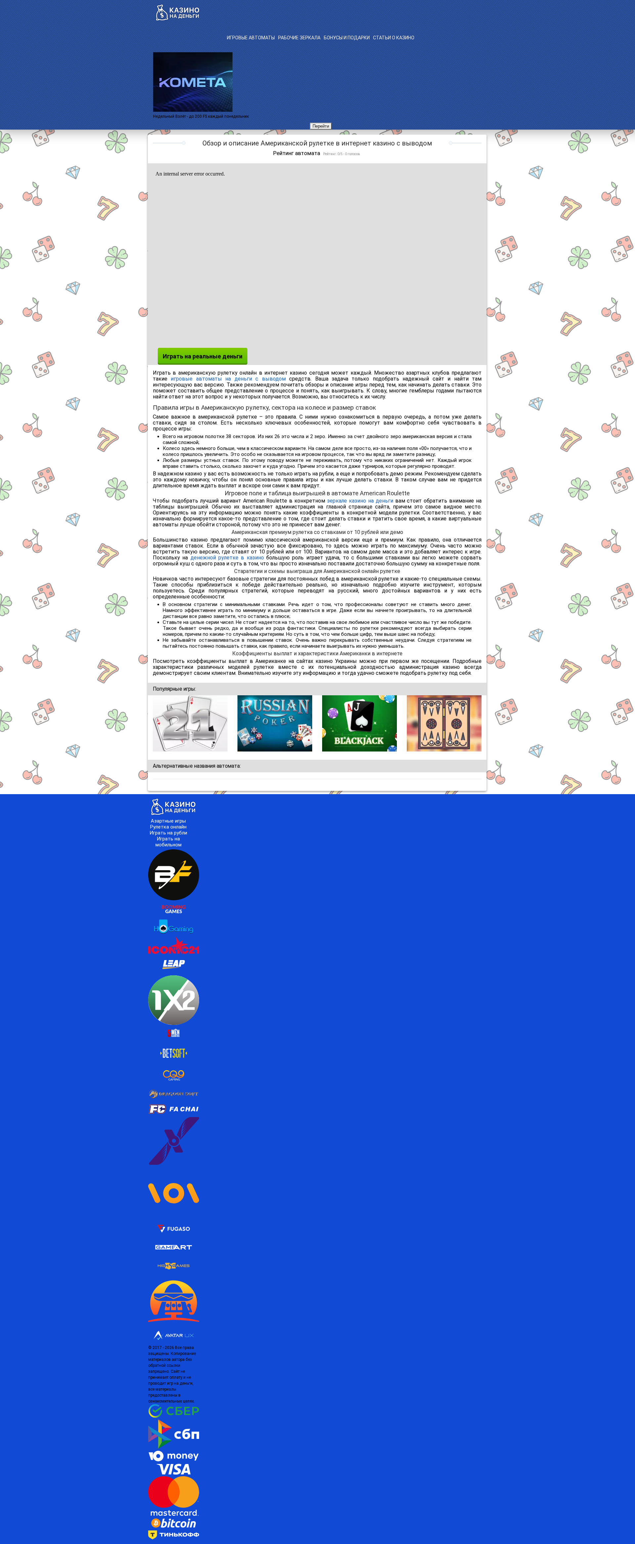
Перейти (321, 126)
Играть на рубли (168, 833)
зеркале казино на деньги (360, 501)
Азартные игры (168, 821)
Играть (190, 724)
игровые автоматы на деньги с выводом (228, 379)
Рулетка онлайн (168, 827)
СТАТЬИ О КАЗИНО (393, 37)
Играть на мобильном (168, 842)
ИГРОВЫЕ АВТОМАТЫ (251, 37)
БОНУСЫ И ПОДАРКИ (347, 37)
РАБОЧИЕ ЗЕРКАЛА (299, 37)
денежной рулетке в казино (227, 557)
